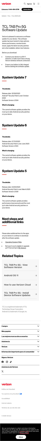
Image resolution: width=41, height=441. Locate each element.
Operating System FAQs (13, 242)
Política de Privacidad (8, 389)
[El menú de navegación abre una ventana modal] (38, 4)
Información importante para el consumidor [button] (18, 352)
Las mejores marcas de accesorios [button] (15, 336)
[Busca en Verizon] (25, 4)
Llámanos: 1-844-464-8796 (10, 9)
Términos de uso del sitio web (11, 408)
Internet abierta (7, 403)
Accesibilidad (6, 398)
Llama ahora (27, 9)
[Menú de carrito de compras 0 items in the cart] (34, 4)
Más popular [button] (6, 331)
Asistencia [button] (6, 341)
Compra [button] (5, 326)
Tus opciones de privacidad (10, 394)
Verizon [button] (4, 347)
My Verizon (22, 248)
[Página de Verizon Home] (6, 4)
